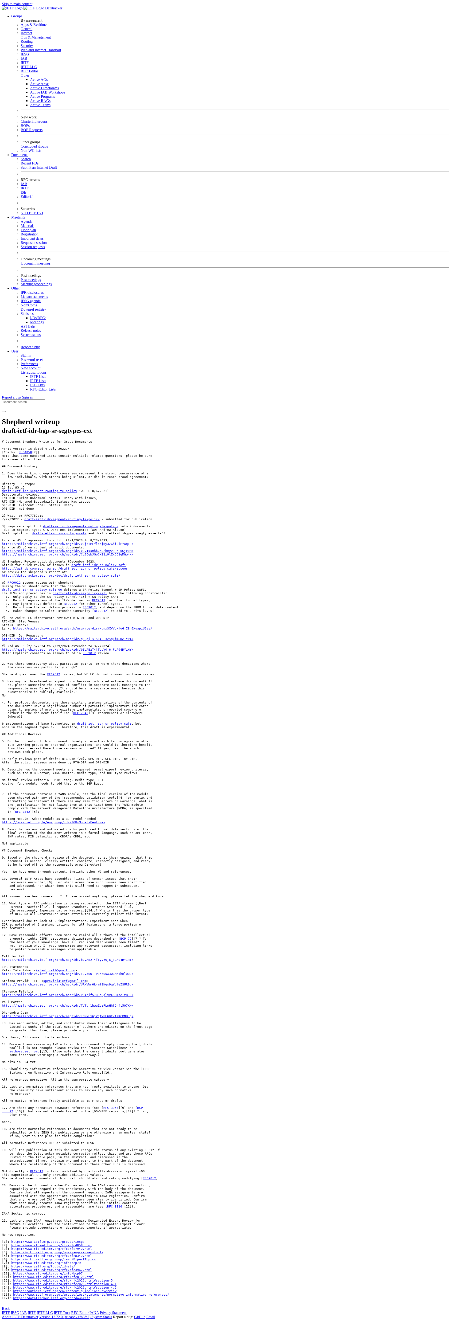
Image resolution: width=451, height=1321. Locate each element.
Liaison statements (34, 297)
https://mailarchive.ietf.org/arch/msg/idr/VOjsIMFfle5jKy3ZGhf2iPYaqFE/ (67, 544)
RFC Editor (29, 71)
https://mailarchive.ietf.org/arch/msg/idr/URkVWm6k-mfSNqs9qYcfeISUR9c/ (67, 984)
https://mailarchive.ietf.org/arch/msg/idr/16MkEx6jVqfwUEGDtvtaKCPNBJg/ (67, 1016)
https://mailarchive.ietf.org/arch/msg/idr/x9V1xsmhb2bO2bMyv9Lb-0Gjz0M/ (67, 551)
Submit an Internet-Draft (39, 167)
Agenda (26, 221)
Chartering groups (34, 121)
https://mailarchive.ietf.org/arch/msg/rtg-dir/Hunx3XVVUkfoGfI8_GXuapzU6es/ (82, 628)
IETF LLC (29, 67)
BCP (33, 213)
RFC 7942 (80, 713)
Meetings (37, 322)
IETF (6, 1313)
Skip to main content (17, 4)
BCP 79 (126, 938)
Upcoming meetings (36, 263)
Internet (26, 33)
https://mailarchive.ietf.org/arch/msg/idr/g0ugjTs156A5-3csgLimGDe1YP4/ (67, 639)
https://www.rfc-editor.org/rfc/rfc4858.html (51, 1245)
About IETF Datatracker (20, 1317)
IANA (94, 1313)
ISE (23, 192)
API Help (28, 326)
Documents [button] (19, 155)
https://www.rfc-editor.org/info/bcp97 (48, 1273)
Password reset (32, 360)
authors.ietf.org (24, 1051)
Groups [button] (16, 16)
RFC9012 (14, 582)
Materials (27, 226)
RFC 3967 (110, 1108)
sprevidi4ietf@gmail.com (64, 981)
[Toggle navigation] (4, 411)
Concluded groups (34, 146)
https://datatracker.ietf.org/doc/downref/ (51, 1298)
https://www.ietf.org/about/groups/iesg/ (48, 1241)
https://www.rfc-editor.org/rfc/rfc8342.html (51, 1256)
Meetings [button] (18, 217)
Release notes (31, 330)
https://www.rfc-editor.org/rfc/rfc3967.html (51, 1270)
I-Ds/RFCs (38, 318)
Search (26, 159)
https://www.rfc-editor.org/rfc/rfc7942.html (51, 1249)
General (26, 29)
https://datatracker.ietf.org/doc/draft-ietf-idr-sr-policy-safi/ (61, 575)
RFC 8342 (22, 811)
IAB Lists (37, 385)
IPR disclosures (32, 292)
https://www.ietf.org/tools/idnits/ (43, 1266)
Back (6, 1308)
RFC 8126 (114, 1206)
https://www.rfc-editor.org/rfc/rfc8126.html (53, 1277)
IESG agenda (31, 301)
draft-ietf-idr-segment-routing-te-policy (39, 491)
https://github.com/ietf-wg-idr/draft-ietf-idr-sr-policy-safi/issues (65, 568)
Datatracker (53, 8)
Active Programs (42, 96)
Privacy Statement (113, 1313)
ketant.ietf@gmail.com (55, 970)
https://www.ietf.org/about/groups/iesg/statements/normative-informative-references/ (91, 1294)
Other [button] (15, 288)
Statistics (27, 314)
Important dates (32, 238)
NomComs (29, 305)
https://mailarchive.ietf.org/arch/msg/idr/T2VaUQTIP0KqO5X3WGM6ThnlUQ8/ (67, 974)
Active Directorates (44, 88)
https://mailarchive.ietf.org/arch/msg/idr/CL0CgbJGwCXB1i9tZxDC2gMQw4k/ (67, 554)
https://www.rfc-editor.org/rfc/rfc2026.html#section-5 (63, 1280)
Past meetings (31, 280)
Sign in (26, 355)
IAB (24, 58)
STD (25, 213)
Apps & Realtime (34, 25)
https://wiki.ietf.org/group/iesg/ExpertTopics (53, 1259)
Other (25, 75)
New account (30, 368)
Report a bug (30, 347)
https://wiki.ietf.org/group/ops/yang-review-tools (57, 1252)
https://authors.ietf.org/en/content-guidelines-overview (65, 1291)
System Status (101, 1317)
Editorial (27, 197)
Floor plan (28, 230)
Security (27, 46)
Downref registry (33, 309)
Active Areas (39, 84)
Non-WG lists (31, 150)
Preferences (29, 364)
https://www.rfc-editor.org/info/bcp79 (46, 1263)
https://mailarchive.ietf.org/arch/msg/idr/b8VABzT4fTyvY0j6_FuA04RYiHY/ (67, 649)
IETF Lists (38, 377)
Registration (30, 234)
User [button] (14, 351)
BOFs (25, 126)
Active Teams (40, 105)
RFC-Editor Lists (43, 389)
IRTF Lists (38, 381)
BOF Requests (32, 130)
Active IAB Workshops (47, 92)
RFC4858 (25, 452)
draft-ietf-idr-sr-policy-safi (59, 533)
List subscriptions (34, 372)
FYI (40, 213)
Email (150, 1317)
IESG (25, 54)
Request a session (34, 243)
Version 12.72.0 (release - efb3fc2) (65, 1317)
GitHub (139, 1317)
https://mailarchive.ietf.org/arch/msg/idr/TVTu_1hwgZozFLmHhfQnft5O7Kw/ (67, 1005)
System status (31, 335)
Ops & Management (36, 37)
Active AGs (39, 80)
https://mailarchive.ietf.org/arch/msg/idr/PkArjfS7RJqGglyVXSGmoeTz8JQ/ (67, 995)
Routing (27, 41)
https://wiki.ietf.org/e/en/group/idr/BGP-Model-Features (53, 822)
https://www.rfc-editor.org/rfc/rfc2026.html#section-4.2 (65, 1287)
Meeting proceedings (36, 284)
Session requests (33, 247)
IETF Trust (62, 1313)
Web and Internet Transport (41, 50)
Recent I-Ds (30, 163)
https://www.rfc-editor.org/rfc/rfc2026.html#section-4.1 (65, 1284)
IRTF (25, 63)
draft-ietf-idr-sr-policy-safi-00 (32, 589)
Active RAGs (40, 101)
